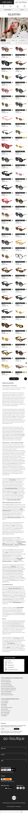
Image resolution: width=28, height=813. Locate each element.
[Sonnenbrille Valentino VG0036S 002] (7, 270)
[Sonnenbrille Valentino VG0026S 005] (21, 256)
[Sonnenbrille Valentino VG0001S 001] (7, 173)
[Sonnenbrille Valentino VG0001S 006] (21, 270)
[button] (7, 2)
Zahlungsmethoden (17, 602)
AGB (8, 806)
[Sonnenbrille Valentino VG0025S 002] (7, 49)
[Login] (17, 6)
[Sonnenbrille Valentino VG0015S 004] (21, 311)
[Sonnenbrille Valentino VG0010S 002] (21, 228)
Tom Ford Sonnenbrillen (6, 684)
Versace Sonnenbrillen (6, 693)
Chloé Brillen (4, 715)
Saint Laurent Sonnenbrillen (7, 686)
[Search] (10, 6)
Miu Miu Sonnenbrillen (6, 681)
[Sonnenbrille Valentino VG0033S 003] (7, 339)
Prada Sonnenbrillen (5, 680)
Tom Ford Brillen (5, 701)
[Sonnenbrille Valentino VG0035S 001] (7, 132)
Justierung (16, 561)
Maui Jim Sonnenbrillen (6, 691)
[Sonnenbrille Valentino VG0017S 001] (21, 90)
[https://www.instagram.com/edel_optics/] (21, 788)
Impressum (18, 806)
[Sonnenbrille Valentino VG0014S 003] (21, 339)
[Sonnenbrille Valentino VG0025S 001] (21, 104)
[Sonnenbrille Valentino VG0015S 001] (7, 187)
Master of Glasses (20, 558)
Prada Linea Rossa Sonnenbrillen (8, 688)
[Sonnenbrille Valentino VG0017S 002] (21, 283)
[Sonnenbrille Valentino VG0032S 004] (21, 173)
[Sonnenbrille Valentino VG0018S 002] (21, 352)
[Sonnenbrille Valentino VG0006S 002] (21, 325)
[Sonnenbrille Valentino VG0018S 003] (7, 242)
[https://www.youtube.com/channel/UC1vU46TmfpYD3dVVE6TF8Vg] (23, 788)
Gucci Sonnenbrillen (5, 683)
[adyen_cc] (2, 770)
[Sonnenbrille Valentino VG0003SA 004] (7, 104)
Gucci (22, 645)
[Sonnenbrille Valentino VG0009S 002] (7, 352)
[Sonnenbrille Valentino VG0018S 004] (21, 214)
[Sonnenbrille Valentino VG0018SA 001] (7, 159)
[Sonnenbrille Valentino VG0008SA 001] (21, 297)
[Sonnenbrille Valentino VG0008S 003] (21, 242)
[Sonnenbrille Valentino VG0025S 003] (7, 90)
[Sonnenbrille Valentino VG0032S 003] (21, 145)
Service (3, 754)
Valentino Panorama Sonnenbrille (13, 517)
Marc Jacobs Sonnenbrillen (7, 694)
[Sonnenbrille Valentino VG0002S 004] (7, 76)
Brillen (22, 9)
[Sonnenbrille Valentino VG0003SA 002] (7, 325)
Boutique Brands (20, 607)
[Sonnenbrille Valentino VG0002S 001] (7, 63)
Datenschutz (12, 806)
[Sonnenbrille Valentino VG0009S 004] (7, 201)
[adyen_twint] (13, 770)
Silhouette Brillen (5, 714)
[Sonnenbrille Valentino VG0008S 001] (21, 76)
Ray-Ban (8, 647)
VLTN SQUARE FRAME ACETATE (11, 488)
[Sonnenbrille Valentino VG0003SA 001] (21, 159)
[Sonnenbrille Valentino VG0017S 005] (7, 366)
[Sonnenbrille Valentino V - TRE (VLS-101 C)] (21, 366)
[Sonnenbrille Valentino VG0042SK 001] (7, 228)
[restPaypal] (9, 770)
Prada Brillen (4, 704)
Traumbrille (13, 566)
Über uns (3, 748)
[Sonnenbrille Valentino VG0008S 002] (21, 63)
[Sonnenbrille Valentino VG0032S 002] (21, 118)
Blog (7, 552)
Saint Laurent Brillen (5, 710)
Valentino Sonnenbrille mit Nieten (14, 499)
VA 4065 (15, 492)
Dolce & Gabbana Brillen (6, 707)
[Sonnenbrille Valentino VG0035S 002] (7, 118)
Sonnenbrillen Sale (11, 643)
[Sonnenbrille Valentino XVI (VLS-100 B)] (21, 132)
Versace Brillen (4, 709)
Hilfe (2, 760)
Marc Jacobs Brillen (5, 712)
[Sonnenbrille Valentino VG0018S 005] (21, 201)
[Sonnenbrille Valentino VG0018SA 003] (7, 214)
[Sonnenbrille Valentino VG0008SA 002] (7, 297)
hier (13, 525)
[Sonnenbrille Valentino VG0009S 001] (7, 283)
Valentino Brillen (12, 479)
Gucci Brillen (4, 705)
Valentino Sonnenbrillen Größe (15, 588)
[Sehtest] (3, 6)
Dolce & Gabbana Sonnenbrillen (8, 689)
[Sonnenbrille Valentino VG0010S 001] (7, 311)
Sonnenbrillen (7, 9)
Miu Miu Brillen (4, 702)
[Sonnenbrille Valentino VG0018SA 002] (21, 187)
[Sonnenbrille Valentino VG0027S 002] (7, 256)
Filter (4, 40)
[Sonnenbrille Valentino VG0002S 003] (7, 145)
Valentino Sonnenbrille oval (20, 544)
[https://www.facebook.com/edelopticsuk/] (18, 788)
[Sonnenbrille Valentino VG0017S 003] (21, 49)
